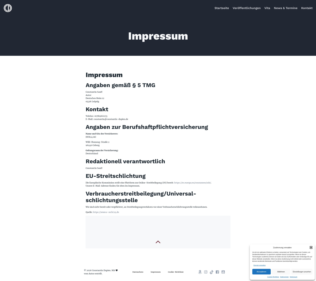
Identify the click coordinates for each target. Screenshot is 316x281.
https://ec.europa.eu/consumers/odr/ (192, 182)
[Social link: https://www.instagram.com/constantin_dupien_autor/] (207, 272)
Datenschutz (284, 277)
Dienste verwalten (260, 265)
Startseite (222, 8)
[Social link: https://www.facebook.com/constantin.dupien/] (218, 272)
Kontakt (307, 8)
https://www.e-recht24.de (106, 212)
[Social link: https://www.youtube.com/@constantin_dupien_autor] (224, 272)
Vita (267, 8)
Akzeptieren (261, 272)
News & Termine (285, 8)
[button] (311, 247)
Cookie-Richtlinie (273, 277)
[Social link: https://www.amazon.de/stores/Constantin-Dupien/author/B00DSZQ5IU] (201, 272)
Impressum (293, 277)
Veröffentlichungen (247, 8)
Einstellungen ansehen (302, 272)
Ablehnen (281, 272)
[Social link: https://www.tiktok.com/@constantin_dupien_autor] (212, 272)
